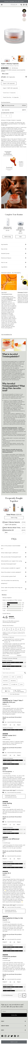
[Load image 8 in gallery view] (7, 58)
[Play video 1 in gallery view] (14, 58)
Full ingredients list (6, 334)
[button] (20, 5)
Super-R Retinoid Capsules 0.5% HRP (20, 229)
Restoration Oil (9, 530)
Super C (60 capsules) (9, 83)
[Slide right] (26, 58)
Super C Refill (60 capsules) (10, 88)
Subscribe (14, 1015)
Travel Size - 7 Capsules (10, 93)
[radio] (14, 105)
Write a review (5, 73)
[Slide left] (1, 58)
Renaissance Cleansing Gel (7, 228)
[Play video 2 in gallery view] (21, 58)
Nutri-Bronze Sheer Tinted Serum (12, 527)
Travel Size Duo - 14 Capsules (11, 97)
